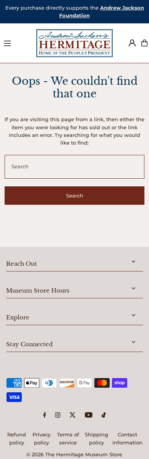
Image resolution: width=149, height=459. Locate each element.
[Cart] (144, 42)
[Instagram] (57, 415)
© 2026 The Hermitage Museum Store (74, 454)
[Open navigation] (16, 42)
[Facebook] (44, 415)
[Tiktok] (104, 415)
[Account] (132, 42)
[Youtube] (88, 415)
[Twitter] (73, 415)
